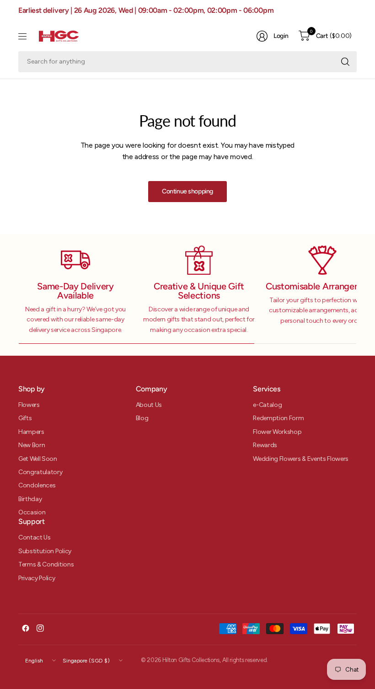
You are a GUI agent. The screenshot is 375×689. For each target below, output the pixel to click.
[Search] (345, 61)
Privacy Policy (36, 578)
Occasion (31, 512)
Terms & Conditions (46, 564)
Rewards (265, 445)
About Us (149, 405)
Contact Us (34, 537)
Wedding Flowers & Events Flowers (300, 459)
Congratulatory (40, 472)
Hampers (31, 432)
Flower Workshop (277, 432)
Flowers (29, 405)
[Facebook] (25, 628)
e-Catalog (267, 405)
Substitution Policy (44, 551)
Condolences (36, 485)
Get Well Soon (37, 459)
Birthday (30, 499)
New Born (31, 445)
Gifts (25, 418)
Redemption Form (278, 418)
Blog (142, 418)
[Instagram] (40, 628)
